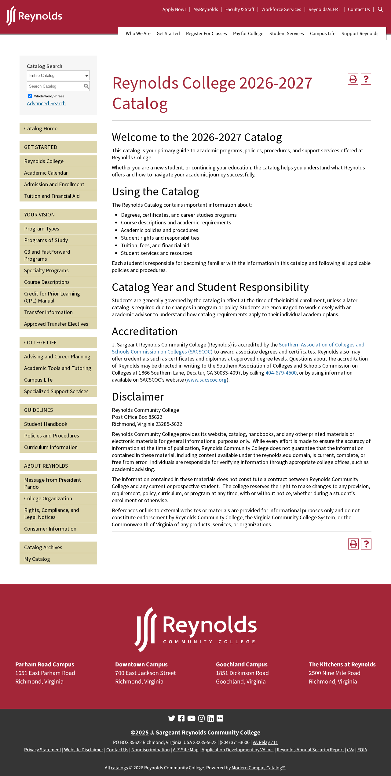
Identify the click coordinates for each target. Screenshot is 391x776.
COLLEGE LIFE (40, 342)
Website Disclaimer (83, 749)
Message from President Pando (52, 483)
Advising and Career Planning (57, 356)
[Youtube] (191, 718)
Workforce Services (281, 9)
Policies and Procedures (51, 435)
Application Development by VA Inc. (238, 749)
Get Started (168, 33)
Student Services (286, 33)
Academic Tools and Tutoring (57, 368)
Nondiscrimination (150, 749)
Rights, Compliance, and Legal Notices (51, 513)
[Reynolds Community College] (34, 17)
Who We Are (138, 33)
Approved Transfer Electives (56, 323)
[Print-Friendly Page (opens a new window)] (353, 79)
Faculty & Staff (239, 9)
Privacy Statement (42, 749)
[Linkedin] (210, 718)
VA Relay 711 (265, 742)
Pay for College (248, 33)
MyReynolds (205, 9)
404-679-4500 (281, 372)
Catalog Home (40, 128)
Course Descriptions (47, 281)
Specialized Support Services (56, 391)
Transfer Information (48, 312)
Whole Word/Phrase (49, 96)
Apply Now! (174, 9)
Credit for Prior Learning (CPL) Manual (52, 297)
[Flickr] (220, 718)
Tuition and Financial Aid (52, 195)
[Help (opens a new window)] (366, 79)
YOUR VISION (39, 214)
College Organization (48, 498)
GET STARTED (40, 146)
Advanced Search (46, 103)
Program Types (41, 228)
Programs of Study (46, 240)
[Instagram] (201, 718)
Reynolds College (44, 161)
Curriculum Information (51, 447)
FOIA (362, 749)
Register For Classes (206, 33)
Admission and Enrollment (54, 184)
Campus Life (322, 33)
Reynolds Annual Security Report (310, 749)
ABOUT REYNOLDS (46, 465)
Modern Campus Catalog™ (258, 767)
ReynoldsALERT (325, 9)
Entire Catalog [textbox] (41, 75)
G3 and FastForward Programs (47, 255)
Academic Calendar (46, 172)
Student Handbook (46, 423)
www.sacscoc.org (207, 379)
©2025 (140, 732)
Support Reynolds (360, 33)
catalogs (119, 767)
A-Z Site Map (186, 749)
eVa (350, 749)
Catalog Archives (43, 547)
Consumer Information (50, 528)
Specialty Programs (46, 270)
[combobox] (58, 75)
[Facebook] (181, 718)
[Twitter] (171, 718)
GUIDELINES (38, 409)
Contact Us (359, 9)
